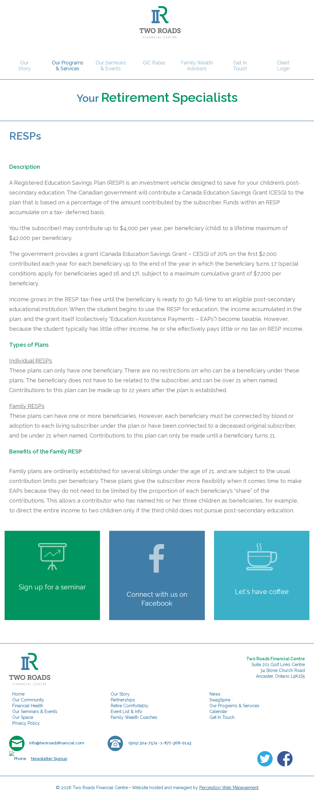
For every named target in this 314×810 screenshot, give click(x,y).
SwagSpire (219, 699)
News (214, 694)
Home (18, 694)
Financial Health (27, 705)
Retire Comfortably (129, 705)
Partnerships (123, 699)
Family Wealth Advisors (197, 65)
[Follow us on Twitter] (265, 758)
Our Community (28, 699)
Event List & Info (126, 711)
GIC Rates (154, 63)
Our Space (22, 717)
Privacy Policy (26, 723)
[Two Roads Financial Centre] (157, 21)
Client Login (283, 65)
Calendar (218, 711)
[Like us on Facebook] (285, 758)
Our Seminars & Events (111, 65)
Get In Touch (240, 65)
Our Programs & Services (67, 65)
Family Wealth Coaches (134, 717)
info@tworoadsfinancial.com (56, 743)
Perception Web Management (228, 787)
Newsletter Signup (49, 758)
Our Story (24, 65)
